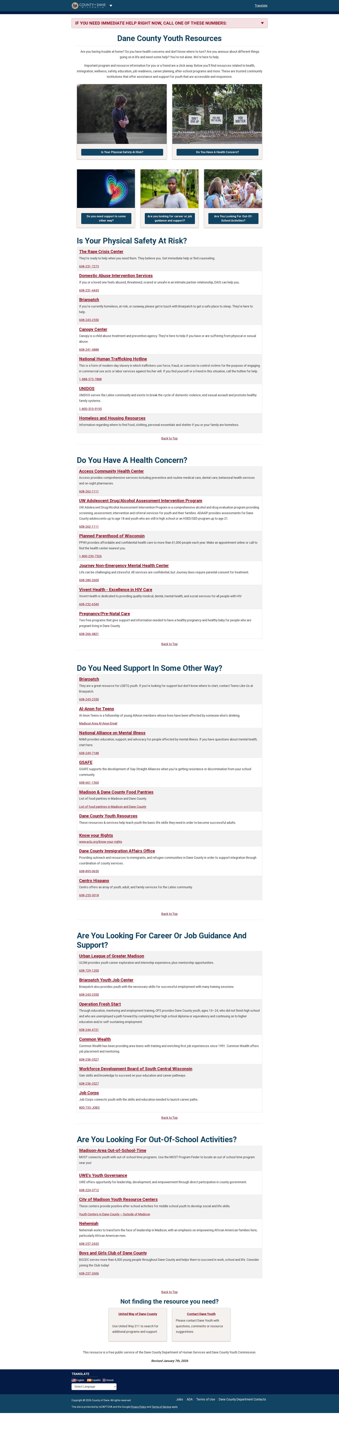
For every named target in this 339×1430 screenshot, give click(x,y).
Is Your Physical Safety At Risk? (122, 152)
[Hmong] (109, 1381)
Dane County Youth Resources (108, 815)
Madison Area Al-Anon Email (98, 723)
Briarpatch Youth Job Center (106, 980)
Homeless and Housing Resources (112, 418)
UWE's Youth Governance (103, 1175)
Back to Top (169, 438)
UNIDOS (86, 388)
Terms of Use (205, 1399)
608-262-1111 (89, 491)
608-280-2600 (89, 580)
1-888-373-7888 (90, 379)
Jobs (179, 1399)
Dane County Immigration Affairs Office (117, 850)
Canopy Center (93, 329)
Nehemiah (88, 1223)
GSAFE (85, 762)
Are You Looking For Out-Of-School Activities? (233, 218)
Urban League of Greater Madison (111, 956)
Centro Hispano (94, 880)
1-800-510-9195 (90, 409)
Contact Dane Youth (201, 1314)
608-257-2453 (89, 1244)
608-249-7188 (89, 753)
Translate (261, 5)
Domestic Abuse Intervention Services (116, 275)
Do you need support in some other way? (106, 218)
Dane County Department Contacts (242, 1399)
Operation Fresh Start (100, 1004)
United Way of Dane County (137, 1314)
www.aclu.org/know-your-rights (100, 842)
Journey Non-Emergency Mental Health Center (124, 565)
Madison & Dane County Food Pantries (116, 792)
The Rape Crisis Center (101, 251)
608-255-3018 (89, 895)
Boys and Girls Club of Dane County (113, 1253)
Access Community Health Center (111, 471)
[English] (79, 1381)
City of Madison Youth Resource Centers (118, 1199)
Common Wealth (95, 1039)
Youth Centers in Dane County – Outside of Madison (114, 1214)
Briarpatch (89, 299)
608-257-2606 (89, 1273)
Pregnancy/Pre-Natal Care (104, 613)
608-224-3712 (89, 1190)
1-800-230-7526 (90, 556)
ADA (190, 1399)
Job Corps (89, 1092)
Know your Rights (96, 835)
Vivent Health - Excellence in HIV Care (115, 589)
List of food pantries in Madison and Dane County (112, 807)
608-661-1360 (89, 782)
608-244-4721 (89, 1030)
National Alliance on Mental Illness (112, 732)
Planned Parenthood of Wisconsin (112, 535)
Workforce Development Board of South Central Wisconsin (135, 1068)
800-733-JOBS (89, 1107)
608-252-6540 (89, 604)
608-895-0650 (89, 871)
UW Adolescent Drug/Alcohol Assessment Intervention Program (140, 500)
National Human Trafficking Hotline (113, 358)
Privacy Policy (138, 1406)
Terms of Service (161, 1406)
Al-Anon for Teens (96, 708)
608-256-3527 (89, 1059)
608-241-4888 (89, 349)
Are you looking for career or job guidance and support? (170, 218)
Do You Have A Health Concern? (217, 152)
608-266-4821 (89, 634)
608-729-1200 (89, 970)
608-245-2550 (89, 320)
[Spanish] (94, 1381)
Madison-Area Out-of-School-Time (112, 1150)
